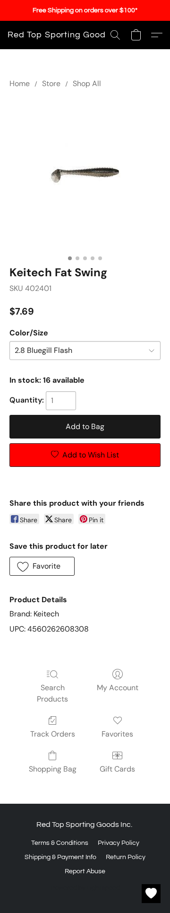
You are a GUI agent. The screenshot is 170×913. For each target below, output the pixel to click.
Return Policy (125, 857)
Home (19, 83)
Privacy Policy (118, 843)
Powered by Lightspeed (85, 888)
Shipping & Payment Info (60, 857)
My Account (117, 688)
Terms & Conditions (59, 843)
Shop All (87, 83)
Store (51, 83)
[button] (59, 35)
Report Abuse (85, 871)
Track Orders (52, 734)
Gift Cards (117, 769)
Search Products (52, 693)
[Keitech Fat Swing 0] (85, 175)
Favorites (117, 734)
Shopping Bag (52, 769)
